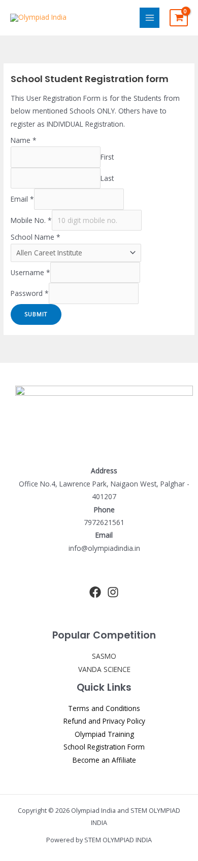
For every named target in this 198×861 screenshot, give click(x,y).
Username (30, 272)
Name (24, 140)
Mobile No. (31, 220)
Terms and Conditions (104, 708)
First (107, 157)
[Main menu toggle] (149, 17)
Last (107, 178)
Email (22, 199)
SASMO (104, 656)
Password (30, 293)
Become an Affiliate (104, 760)
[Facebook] (95, 592)
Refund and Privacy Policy (104, 721)
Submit (36, 314)
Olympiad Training (104, 734)
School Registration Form (104, 747)
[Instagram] (113, 592)
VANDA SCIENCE (104, 669)
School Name (35, 237)
